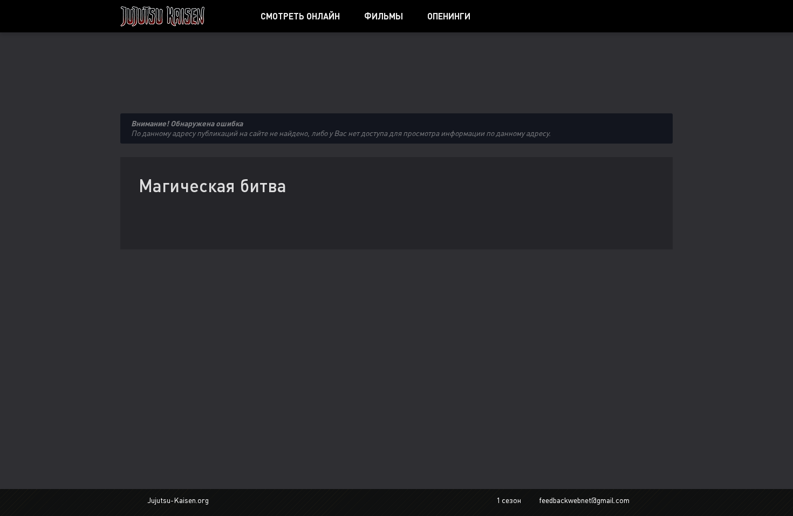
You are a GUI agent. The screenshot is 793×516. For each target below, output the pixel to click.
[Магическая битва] (178, 16)
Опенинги (448, 16)
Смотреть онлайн (300, 16)
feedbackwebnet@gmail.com (584, 500)
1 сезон (508, 500)
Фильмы (383, 16)
